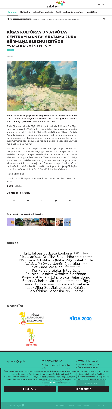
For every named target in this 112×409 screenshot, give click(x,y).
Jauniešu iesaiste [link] (40, 274)
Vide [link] (89, 260)
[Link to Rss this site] (103, 4)
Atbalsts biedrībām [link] (70, 274)
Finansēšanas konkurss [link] (56, 284)
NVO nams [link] (74, 291)
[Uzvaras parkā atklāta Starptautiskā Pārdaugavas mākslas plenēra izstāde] (35, 222)
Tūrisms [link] (84, 263)
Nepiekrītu (82, 389)
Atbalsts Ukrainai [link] (48, 280)
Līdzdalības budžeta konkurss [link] (48, 253)
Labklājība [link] (34, 287)
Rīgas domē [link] (80, 277)
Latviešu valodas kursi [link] (72, 280)
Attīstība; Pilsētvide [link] (38, 263)
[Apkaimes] (56, 4)
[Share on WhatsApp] (42, 200)
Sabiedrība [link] (65, 256)
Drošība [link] (48, 256)
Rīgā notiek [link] (74, 260)
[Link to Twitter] (99, 4)
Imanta (10, 50)
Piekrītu (28, 389)
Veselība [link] (55, 267)
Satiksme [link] (39, 267)
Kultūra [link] (79, 287)
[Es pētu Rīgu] (31, 337)
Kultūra (18, 186)
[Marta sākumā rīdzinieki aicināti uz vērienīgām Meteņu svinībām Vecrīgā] (67, 222)
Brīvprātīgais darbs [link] (84, 257)
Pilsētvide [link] (81, 284)
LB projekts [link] (60, 277)
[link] (20, 18)
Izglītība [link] (57, 260)
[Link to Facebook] (95, 4)
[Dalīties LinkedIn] (56, 200)
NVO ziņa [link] (27, 260)
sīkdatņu (53, 382)
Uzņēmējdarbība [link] (66, 263)
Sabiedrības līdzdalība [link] (46, 291)
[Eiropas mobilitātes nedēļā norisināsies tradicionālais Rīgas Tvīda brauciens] (27, 222)
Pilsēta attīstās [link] (30, 256)
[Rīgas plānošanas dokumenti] (31, 318)
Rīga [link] (86, 280)
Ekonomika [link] (31, 284)
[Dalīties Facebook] (14, 200)
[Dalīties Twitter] (28, 200)
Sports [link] (27, 280)
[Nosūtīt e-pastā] (70, 200)
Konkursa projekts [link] (47, 270)
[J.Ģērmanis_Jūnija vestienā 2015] (42, 86)
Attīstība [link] (43, 260)
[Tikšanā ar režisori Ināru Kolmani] (59, 222)
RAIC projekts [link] (81, 253)
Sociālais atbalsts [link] (58, 287)
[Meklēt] (103, 18)
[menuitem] (12, 12)
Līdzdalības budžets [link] (72, 267)
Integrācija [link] (71, 270)
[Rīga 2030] (80, 318)
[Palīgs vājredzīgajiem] (93, 12)
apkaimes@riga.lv (16, 361)
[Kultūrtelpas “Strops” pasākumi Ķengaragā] (19, 222)
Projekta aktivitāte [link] (35, 277)
